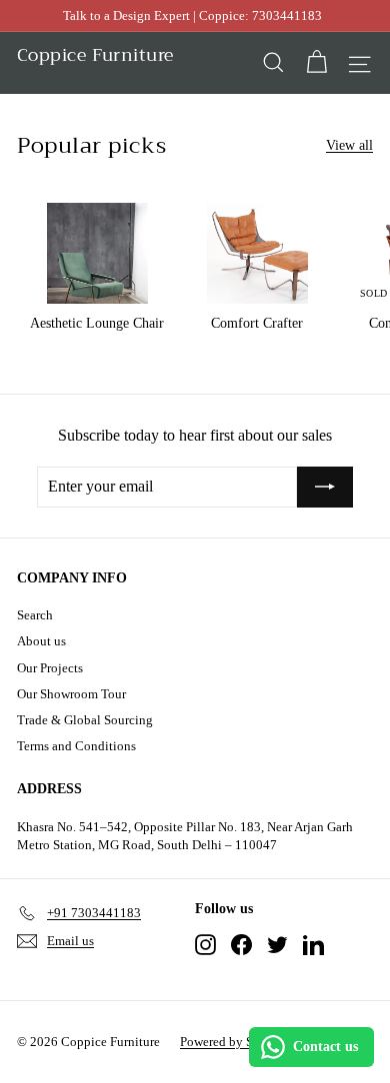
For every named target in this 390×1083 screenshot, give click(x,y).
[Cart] (316, 62)
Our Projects (50, 667)
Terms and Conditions (76, 745)
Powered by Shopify (234, 1041)
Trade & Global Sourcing (85, 719)
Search (35, 614)
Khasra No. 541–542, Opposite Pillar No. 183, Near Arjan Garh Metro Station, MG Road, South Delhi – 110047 (185, 835)
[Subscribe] (325, 487)
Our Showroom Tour (71, 693)
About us (41, 640)
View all (349, 145)
